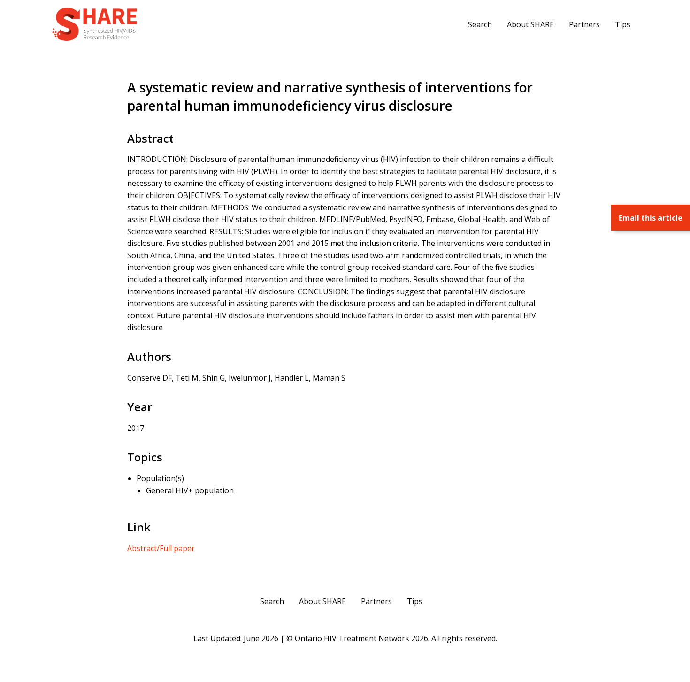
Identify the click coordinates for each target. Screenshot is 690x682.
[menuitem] (479, 24)
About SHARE (530, 24)
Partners (584, 24)
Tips (622, 24)
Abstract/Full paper (161, 548)
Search (480, 24)
